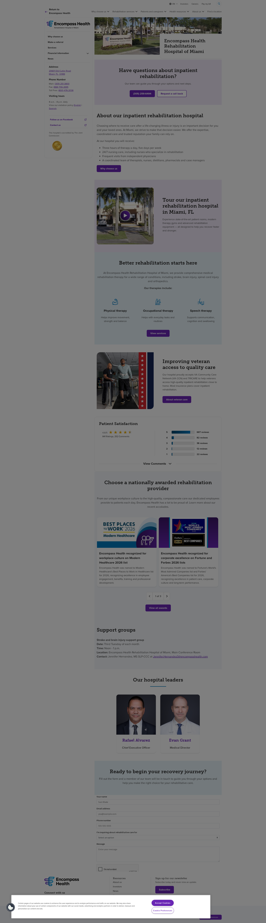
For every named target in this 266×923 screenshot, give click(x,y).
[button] (10, 907)
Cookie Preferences (162, 910)
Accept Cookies (162, 902)
